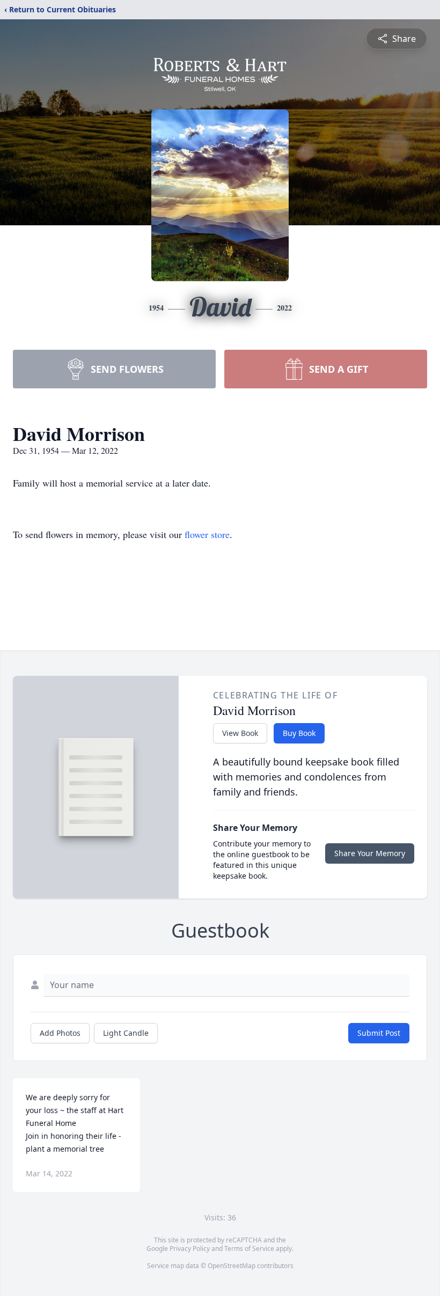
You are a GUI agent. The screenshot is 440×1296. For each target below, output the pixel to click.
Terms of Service (249, 1248)
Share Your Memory (369, 853)
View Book (240, 733)
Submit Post (378, 1033)
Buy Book (299, 733)
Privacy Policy (190, 1248)
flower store (207, 534)
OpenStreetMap (231, 1265)
